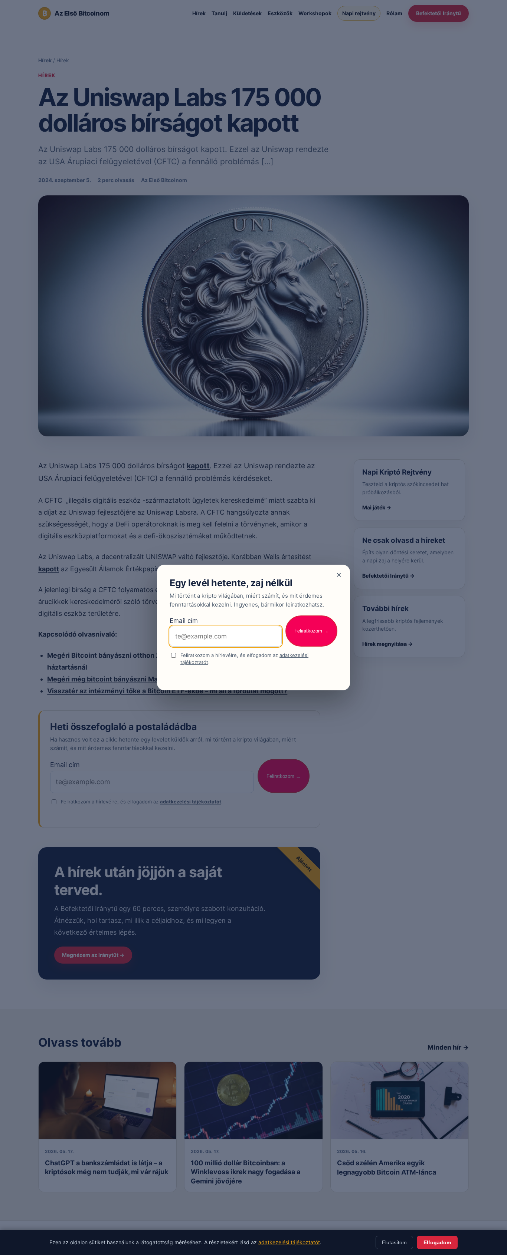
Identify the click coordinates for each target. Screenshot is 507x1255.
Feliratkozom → (311, 631)
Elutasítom (394, 1242)
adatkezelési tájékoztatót (289, 1242)
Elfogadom (437, 1242)
